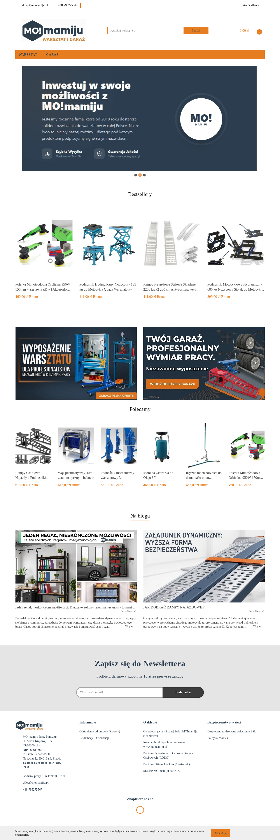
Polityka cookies (217, 738)
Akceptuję (220, 833)
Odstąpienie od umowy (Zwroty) (99, 731)
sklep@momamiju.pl (36, 782)
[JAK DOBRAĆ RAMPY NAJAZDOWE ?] (204, 566)
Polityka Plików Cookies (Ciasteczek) (166, 764)
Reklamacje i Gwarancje (94, 738)
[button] (87, 722)
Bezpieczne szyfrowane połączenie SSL (231, 731)
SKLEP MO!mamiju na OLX (161, 770)
